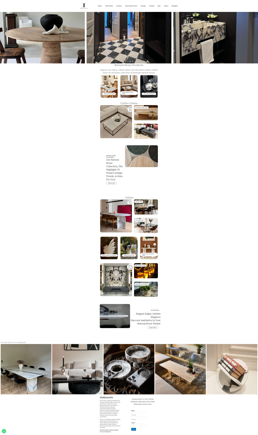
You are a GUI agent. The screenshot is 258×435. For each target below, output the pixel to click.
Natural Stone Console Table (148, 254)
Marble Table (130, 202)
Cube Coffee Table (140, 126)
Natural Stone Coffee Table (127, 93)
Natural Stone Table (109, 93)
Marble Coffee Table (130, 109)
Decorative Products (149, 93)
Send (133, 429)
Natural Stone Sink (140, 265)
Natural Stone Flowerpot (141, 284)
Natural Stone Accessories (109, 255)
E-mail (133, 422)
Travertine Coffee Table (141, 107)
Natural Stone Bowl (129, 255)
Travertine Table (138, 201)
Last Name (133, 419)
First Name (133, 415)
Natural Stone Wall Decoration (130, 267)
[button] (111, 183)
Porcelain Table (139, 220)
